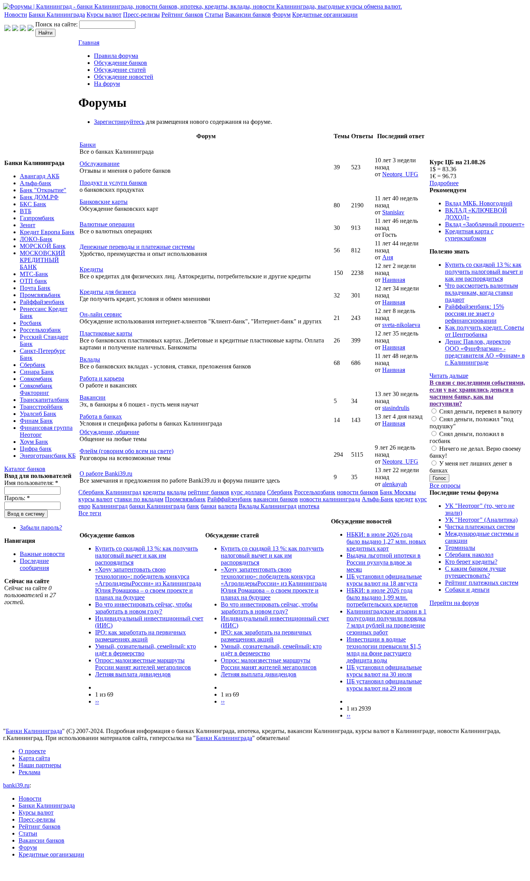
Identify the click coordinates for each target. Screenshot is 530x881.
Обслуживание (100, 163)
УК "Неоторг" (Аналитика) (481, 519)
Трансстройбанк (41, 406)
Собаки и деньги (467, 589)
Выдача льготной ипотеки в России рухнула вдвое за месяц (383, 562)
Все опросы (445, 485)
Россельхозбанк (40, 330)
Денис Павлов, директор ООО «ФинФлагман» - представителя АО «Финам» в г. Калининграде (485, 352)
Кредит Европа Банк (47, 232)
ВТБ (25, 211)
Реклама (29, 772)
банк (193, 506)
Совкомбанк (36, 378)
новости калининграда (330, 499)
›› (97, 701)
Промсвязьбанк (40, 295)
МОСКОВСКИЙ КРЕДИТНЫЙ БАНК (42, 260)
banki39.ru (16, 785)
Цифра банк (36, 448)
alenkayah (394, 484)
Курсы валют (104, 14)
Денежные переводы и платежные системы (137, 246)
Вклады (90, 359)
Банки (88, 144)
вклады (176, 492)
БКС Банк (33, 204)
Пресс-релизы (141, 14)
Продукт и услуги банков (113, 182)
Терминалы (460, 547)
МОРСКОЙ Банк (43, 246)
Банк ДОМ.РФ (39, 197)
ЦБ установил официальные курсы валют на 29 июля (384, 685)
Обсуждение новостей (123, 76)
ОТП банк (33, 281)
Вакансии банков (248, 14)
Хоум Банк (34, 441)
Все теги (89, 513)
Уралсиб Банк (38, 413)
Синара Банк (37, 371)
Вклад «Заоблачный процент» (485, 224)
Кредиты (91, 269)
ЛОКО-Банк (36, 239)
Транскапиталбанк (44, 399)
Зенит (27, 225)
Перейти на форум (454, 602)
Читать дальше (449, 375)
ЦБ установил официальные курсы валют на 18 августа (384, 580)
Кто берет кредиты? (471, 561)
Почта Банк (35, 288)
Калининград (110, 506)
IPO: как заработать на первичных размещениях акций (140, 636)
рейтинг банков (208, 492)
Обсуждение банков (120, 62)
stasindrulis (395, 408)
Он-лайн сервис (101, 314)
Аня (387, 257)
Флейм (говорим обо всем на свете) (126, 451)
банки (209, 506)
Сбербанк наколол (469, 554)
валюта (227, 506)
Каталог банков (24, 469)
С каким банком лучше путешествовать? (475, 572)
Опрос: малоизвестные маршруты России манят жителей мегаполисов (143, 664)
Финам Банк (36, 420)
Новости (15, 14)
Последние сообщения (34, 564)
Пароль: (17, 498)
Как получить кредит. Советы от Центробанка (484, 331)
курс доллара (248, 492)
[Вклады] (31, 29)
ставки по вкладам (138, 499)
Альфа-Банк (377, 499)
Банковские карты (104, 201)
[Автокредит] (23, 29)
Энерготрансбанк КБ (48, 455)
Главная (88, 42)
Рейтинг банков (182, 14)
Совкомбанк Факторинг (36, 389)
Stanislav (393, 212)
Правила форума (116, 55)
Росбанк (31, 323)
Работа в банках (101, 416)
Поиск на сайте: (57, 24)
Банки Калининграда (57, 14)
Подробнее (444, 183)
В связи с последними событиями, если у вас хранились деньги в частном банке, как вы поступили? (477, 393)
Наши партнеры (40, 765)
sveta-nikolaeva (401, 324)
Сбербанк (32, 364)
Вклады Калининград (267, 506)
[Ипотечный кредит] (7, 29)
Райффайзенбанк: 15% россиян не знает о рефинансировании (474, 313)
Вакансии (93, 397)
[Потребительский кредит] (15, 29)
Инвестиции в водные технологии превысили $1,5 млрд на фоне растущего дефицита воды (383, 650)
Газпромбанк (37, 218)
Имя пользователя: (31, 483)
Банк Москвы (398, 492)
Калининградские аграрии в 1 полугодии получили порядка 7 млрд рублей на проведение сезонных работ (386, 622)
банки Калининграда (157, 506)
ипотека (308, 506)
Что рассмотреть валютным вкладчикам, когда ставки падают (481, 292)
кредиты (154, 492)
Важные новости (42, 554)
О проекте (32, 751)
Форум (281, 14)
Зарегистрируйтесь (119, 121)
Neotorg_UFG (400, 174)
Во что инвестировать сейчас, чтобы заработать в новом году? (143, 608)
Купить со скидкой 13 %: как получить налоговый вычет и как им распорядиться (146, 555)
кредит (404, 499)
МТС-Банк (34, 274)
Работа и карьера (102, 378)
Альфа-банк (35, 183)
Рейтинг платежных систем (481, 582)
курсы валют (95, 499)
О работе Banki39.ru (106, 473)
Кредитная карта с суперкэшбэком (469, 235)
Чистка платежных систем (480, 526)
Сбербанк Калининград (109, 492)
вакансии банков (275, 499)
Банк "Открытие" (43, 190)
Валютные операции (107, 224)
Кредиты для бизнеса (108, 291)
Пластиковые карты (106, 333)
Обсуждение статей (120, 69)
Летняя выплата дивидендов (133, 674)
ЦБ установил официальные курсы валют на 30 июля (384, 671)
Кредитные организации (325, 14)
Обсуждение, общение (109, 432)
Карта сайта (34, 758)
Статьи (214, 14)
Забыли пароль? (41, 527)
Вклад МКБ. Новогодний (479, 203)
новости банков (357, 492)
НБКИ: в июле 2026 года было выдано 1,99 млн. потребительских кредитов (382, 597)
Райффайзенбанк (42, 302)
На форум (107, 83)
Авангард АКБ (39, 176)
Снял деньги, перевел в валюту (480, 411)
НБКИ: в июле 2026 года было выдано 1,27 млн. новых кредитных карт (386, 541)
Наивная (393, 279)
